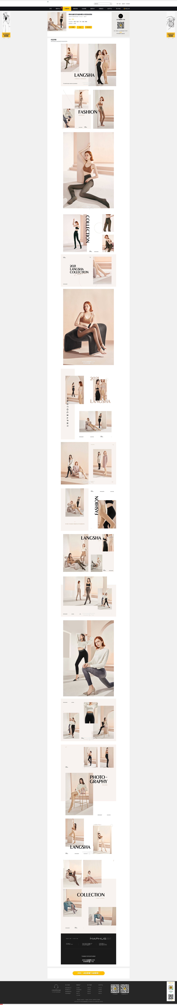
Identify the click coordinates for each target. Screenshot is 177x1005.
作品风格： (71, 21)
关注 (80, 27)
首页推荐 (78, 991)
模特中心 (58, 8)
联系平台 (100, 993)
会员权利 (89, 989)
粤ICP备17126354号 (99, 1001)
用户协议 (100, 989)
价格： (70, 19)
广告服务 (86, 999)
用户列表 (118, 8)
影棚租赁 (101, 8)
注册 (120, 3)
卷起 (8, 38)
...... (77, 997)
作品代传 (89, 993)
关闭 (4, 38)
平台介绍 (100, 987)
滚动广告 (78, 993)
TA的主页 (88, 27)
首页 (50, 8)
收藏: (85, 16)
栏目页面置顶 (78, 989)
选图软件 (123, 3)
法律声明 (100, 991)
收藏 (73, 27)
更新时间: (70, 16)
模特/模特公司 (67, 989)
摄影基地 (75, 8)
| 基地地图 (128, 3)
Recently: (80, 16)
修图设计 (92, 8)
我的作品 (89, 991)
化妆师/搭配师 (67, 993)
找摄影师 (67, 8)
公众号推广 (78, 995)
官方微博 (98, 999)
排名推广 (82, 999)
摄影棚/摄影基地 (68, 991)
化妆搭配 (84, 8)
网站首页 (78, 999)
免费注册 (89, 987)
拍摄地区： (71, 23)
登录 (117, 3)
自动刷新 (78, 987)
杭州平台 (110, 8)
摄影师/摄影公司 (68, 987)
